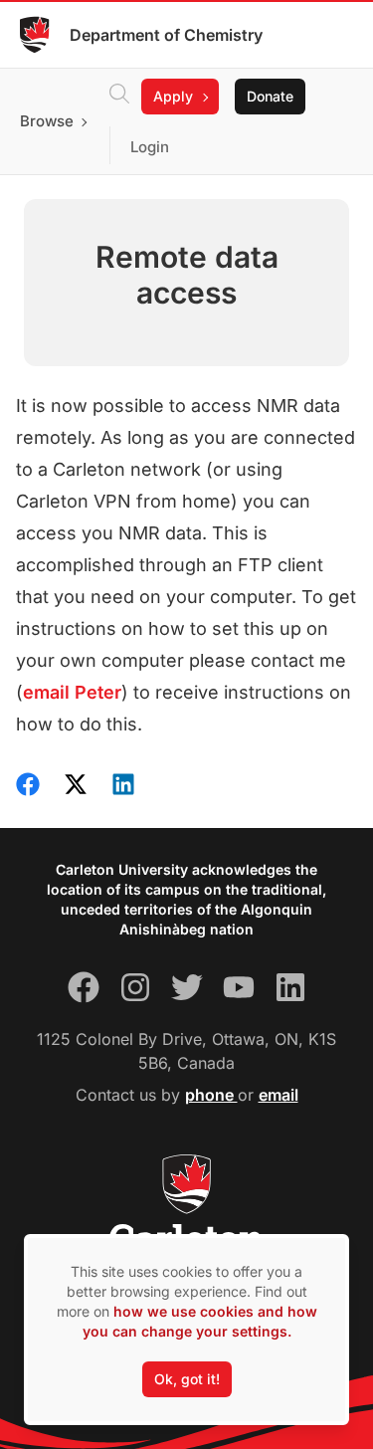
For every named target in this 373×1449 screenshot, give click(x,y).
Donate (270, 96)
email (278, 1095)
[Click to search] (119, 96)
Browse (47, 120)
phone (211, 1095)
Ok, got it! (187, 1378)
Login (149, 146)
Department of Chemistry (166, 35)
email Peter (72, 692)
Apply (173, 96)
